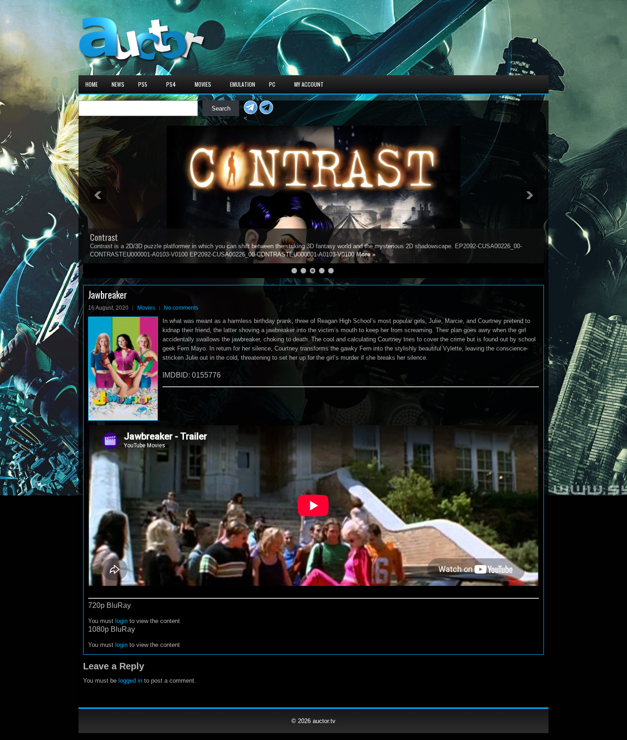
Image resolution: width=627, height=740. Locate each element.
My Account (309, 84)
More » (365, 254)
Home (91, 84)
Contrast (104, 237)
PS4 (171, 84)
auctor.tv (324, 721)
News (118, 84)
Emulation (242, 84)
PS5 (142, 84)
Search (221, 108)
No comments (181, 308)
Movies (203, 84)
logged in (130, 680)
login (121, 621)
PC (272, 84)
